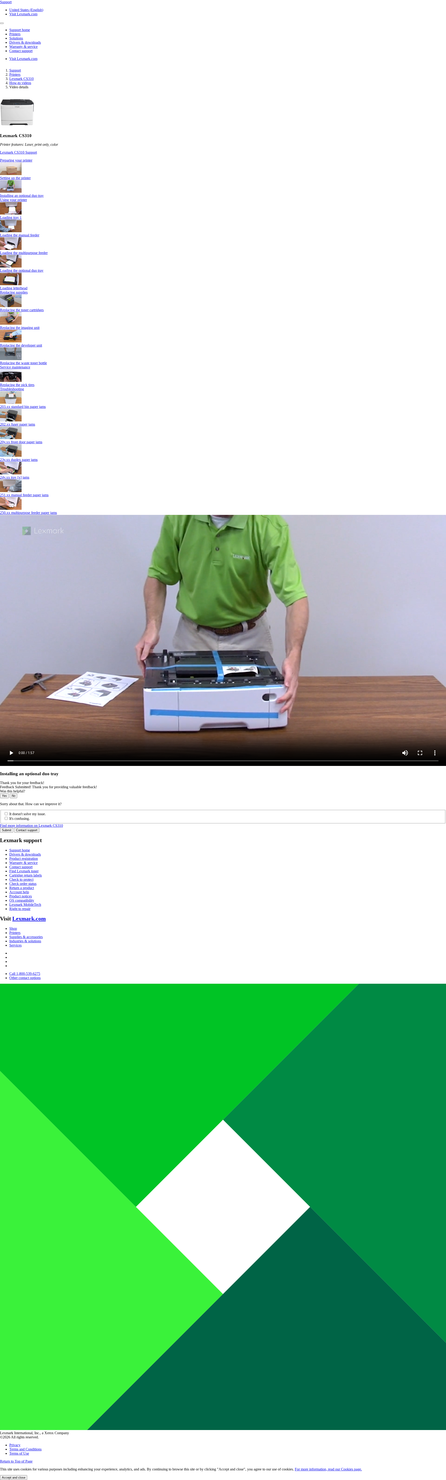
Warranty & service (23, 863)
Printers (14, 74)
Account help (19, 892)
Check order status (22, 884)
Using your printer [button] (13, 200)
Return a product (21, 888)
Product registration (23, 859)
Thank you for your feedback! (22, 783)
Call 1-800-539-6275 (24, 974)
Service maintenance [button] (15, 367)
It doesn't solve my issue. (27, 814)
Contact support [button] (21, 51)
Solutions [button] (16, 38)
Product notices (20, 896)
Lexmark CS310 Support (18, 152)
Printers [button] (14, 34)
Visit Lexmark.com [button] (23, 14)
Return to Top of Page (16, 1461)
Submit (6, 830)
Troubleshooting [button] (12, 389)
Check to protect (21, 879)
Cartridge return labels (25, 875)
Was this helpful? (12, 791)
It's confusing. (19, 819)
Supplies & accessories (26, 937)
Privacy (14, 1445)
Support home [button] (19, 30)
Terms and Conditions (25, 1449)
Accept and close (13, 1477)
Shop (13, 928)
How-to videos (20, 83)
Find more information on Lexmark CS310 (31, 826)
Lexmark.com (29, 919)
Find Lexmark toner (24, 871)
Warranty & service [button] (23, 47)
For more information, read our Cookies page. (328, 1469)
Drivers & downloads (25, 854)
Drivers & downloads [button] (25, 42)
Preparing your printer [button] (16, 160)
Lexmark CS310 (21, 79)
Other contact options (25, 978)
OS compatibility (21, 900)
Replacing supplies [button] (14, 292)
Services (15, 945)
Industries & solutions (25, 941)
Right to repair (19, 909)
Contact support (26, 830)
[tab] (223, 160)
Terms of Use (19, 1453)
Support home (19, 850)
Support (15, 70)
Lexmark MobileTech (25, 905)
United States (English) (26, 10)
